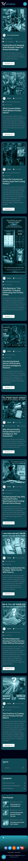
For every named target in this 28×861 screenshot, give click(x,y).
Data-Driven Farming (9, 354)
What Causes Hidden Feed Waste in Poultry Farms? (12, 110)
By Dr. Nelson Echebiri (13, 35)
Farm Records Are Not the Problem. (17, 823)
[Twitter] (10, 848)
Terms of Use (17, 852)
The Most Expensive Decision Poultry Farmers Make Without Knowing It (13, 641)
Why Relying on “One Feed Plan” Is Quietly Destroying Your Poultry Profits (13, 291)
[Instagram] (14, 848)
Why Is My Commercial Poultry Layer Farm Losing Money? (14, 181)
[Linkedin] (18, 848)
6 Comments (8, 564)
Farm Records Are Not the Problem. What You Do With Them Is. (14, 570)
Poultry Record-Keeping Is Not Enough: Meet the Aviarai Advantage (13, 47)
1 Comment (7, 175)
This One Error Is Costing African (15, 805)
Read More (8, 63)
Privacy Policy (11, 852)
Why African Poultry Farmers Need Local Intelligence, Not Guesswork (11, 432)
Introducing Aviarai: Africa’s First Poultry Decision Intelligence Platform (12, 364)
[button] (3, 857)
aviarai (9, 98)
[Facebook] (6, 848)
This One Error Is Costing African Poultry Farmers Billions (13, 715)
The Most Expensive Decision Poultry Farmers (16, 814)
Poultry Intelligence (9, 41)
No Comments (21, 41)
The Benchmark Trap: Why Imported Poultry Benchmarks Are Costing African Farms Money (14, 500)
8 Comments (8, 710)
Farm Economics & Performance (12, 102)
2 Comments (8, 357)
